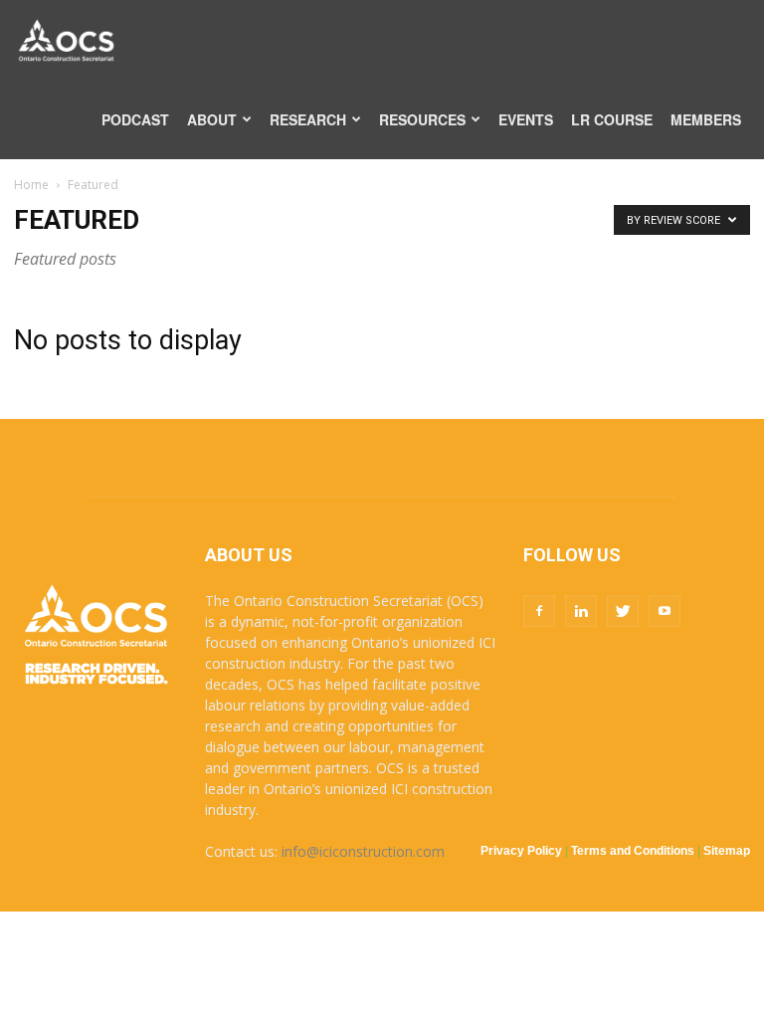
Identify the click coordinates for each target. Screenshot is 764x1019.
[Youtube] (664, 611)
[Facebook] (539, 611)
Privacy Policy (521, 851)
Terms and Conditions (632, 851)
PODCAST (135, 119)
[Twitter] (623, 611)
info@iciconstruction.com (363, 851)
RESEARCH (308, 119)
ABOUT (212, 119)
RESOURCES (422, 119)
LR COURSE (612, 119)
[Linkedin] (581, 611)
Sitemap (726, 851)
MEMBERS (705, 119)
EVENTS (525, 119)
